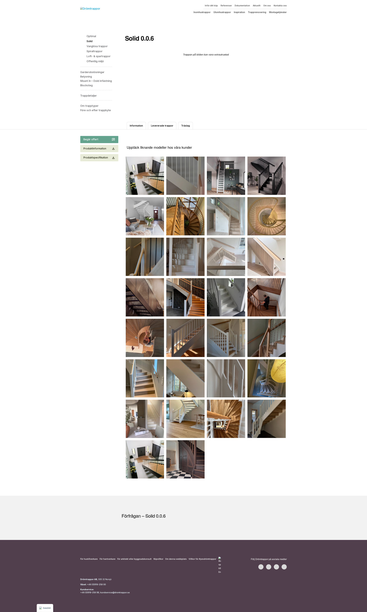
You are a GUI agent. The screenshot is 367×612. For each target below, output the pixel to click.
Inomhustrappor (202, 12)
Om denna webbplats (176, 559)
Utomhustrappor (222, 12)
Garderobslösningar (92, 72)
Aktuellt (256, 5)
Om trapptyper (89, 105)
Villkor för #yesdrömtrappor (202, 559)
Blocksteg (86, 85)
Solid (89, 41)
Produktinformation (94, 148)
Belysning (86, 76)
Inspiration (239, 12)
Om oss (267, 5)
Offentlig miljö (95, 61)
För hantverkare (107, 559)
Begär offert (90, 139)
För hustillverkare (89, 559)
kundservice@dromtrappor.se (115, 592)
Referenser (226, 5)
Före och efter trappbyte (95, 110)
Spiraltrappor (95, 51)
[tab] (136, 126)
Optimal (91, 36)
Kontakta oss (280, 5)
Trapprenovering (257, 12)
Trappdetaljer (88, 95)
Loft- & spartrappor (99, 56)
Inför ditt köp (211, 5)
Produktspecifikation (95, 157)
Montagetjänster (278, 12)
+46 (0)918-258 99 (89, 592)
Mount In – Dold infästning (96, 80)
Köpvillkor (158, 559)
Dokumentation (242, 5)
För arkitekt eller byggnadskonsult (134, 559)
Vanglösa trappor (97, 46)
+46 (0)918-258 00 (96, 584)
